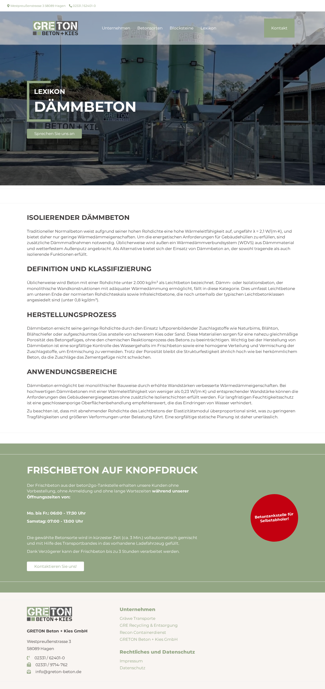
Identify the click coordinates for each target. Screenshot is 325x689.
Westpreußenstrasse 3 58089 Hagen (38, 6)
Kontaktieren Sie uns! (55, 566)
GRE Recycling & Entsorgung (149, 625)
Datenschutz (132, 667)
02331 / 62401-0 (84, 6)
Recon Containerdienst (143, 632)
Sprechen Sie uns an (54, 133)
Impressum (131, 661)
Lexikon (208, 28)
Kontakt (279, 28)
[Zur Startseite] (55, 27)
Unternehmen (116, 28)
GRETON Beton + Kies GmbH (149, 639)
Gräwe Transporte (137, 618)
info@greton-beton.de (57, 671)
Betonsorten (149, 28)
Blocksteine (181, 28)
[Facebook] (307, 5)
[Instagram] (313, 5)
